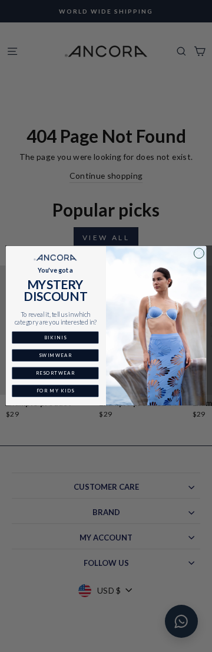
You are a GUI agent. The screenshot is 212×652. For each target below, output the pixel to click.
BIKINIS (55, 337)
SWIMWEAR (55, 355)
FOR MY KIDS (56, 391)
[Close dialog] (199, 253)
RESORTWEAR (55, 373)
